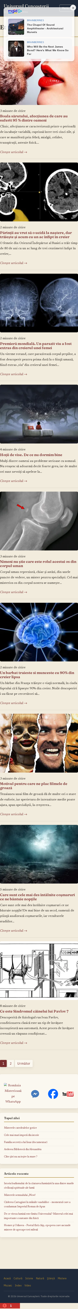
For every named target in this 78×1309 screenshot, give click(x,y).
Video (27, 1285)
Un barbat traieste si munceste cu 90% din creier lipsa (37, 674)
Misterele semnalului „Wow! (19, 1195)
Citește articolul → (13, 152)
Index (18, 1285)
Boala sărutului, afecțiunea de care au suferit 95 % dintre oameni (34, 118)
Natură (40, 1278)
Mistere (62, 1278)
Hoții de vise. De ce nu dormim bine (31, 454)
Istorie (29, 1278)
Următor (23, 1063)
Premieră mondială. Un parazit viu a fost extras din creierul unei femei (36, 345)
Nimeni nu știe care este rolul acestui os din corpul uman (38, 563)
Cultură (18, 1278)
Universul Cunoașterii (26, 6)
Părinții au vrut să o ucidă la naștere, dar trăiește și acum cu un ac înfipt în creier (36, 234)
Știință (51, 1278)
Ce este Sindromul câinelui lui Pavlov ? (34, 1011)
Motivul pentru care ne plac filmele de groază (33, 785)
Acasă (7, 1278)
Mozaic (8, 1285)
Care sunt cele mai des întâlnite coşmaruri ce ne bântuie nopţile (37, 896)
